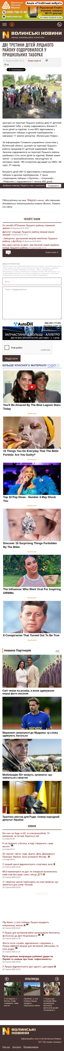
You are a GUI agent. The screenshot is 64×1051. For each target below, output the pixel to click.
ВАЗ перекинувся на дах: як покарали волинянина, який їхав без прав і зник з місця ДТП (29, 873)
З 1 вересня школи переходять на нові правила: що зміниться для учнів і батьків (30, 883)
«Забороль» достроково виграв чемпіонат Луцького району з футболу (30, 240)
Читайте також (32, 219)
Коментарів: (34, 60)
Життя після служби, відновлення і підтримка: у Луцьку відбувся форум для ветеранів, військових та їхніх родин (30, 945)
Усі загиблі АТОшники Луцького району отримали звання (28, 227)
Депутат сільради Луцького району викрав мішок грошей (28, 233)
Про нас (6, 1046)
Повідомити (53, 185)
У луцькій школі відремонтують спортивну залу (27, 864)
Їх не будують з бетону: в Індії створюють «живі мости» (27, 845)
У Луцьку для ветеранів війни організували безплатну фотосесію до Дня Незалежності (31, 934)
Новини (32, 826)
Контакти (16, 1046)
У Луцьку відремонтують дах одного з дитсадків (27, 966)
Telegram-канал (35, 200)
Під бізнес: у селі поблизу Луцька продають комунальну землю (25, 923)
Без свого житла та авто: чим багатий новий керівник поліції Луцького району (30, 246)
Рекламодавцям (30, 1046)
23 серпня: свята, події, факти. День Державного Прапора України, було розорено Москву (28, 855)
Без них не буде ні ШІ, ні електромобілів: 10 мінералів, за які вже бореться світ (26, 834)
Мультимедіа (32, 979)
